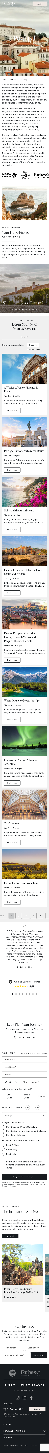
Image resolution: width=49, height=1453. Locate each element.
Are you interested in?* (13, 1122)
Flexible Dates (26, 1096)
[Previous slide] (4, 288)
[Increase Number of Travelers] (37, 1107)
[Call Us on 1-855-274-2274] (3, 3)
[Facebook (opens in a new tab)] (31, 1398)
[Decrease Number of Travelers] (27, 1107)
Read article (10, 1297)
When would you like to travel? (17, 1089)
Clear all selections (33, 349)
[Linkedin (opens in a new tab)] (25, 1398)
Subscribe (38, 1355)
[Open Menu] (28, 4)
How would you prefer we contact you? (21, 1140)
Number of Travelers (12, 1107)
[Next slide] (44, 288)
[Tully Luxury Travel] (11, 4)
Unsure (41, 1096)
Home (4, 80)
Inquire (40, 4)
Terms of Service (7, 1186)
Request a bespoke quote (24, 1177)
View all (10, 1236)
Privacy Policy (40, 1182)
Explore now (12, 410)
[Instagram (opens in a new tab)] (18, 1398)
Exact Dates (9, 1096)
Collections (14, 80)
